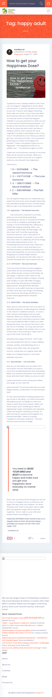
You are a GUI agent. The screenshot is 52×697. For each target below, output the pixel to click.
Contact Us (7, 682)
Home (5, 658)
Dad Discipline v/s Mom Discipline (16, 630)
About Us (6, 664)
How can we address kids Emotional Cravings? (21, 648)
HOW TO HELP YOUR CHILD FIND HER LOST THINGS (22, 625)
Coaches (6, 670)
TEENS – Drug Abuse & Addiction (15, 623)
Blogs (34, 52)
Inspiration (18, 54)
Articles (28, 52)
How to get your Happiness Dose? (23, 63)
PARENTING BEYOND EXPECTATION (16, 633)
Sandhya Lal (19, 49)
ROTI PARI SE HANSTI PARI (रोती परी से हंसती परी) (21, 618)
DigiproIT (40, 692)
